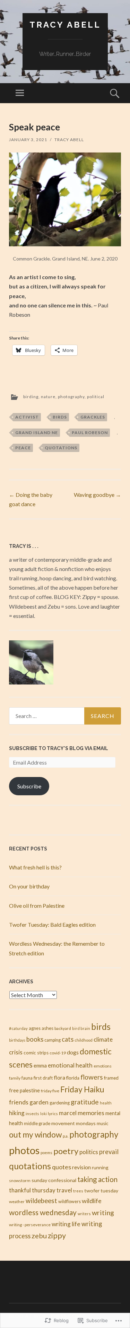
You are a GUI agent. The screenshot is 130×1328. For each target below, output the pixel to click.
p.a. (65, 1136)
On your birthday (29, 886)
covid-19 (58, 1052)
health (106, 1103)
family (14, 1078)
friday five (50, 1090)
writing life (66, 1224)
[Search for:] (65, 716)
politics (88, 1151)
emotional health (70, 1065)
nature (48, 396)
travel (64, 1190)
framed (111, 1078)
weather (17, 1201)
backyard (62, 1028)
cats (67, 1039)
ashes (47, 1028)
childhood (84, 1040)
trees (78, 1191)
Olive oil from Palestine (36, 905)
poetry (65, 1151)
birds (60, 417)
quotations (61, 447)
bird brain (81, 1028)
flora (59, 1077)
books (34, 1039)
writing (103, 1212)
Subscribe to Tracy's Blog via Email (58, 748)
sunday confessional (54, 1180)
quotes (61, 1167)
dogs (73, 1052)
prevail (109, 1151)
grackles (92, 417)
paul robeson (90, 432)
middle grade (37, 1123)
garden (39, 1102)
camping (52, 1040)
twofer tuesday (101, 1190)
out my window (35, 1134)
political (95, 396)
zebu (39, 1235)
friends (18, 1102)
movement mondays (73, 1123)
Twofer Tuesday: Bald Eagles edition (52, 924)
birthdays (17, 1040)
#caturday (18, 1028)
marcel (68, 1112)
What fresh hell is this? (35, 867)
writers (84, 1213)
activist (27, 417)
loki (43, 1113)
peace (23, 447)
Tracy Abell (65, 25)
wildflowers (69, 1201)
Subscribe (29, 786)
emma (40, 1065)
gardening (60, 1102)
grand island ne (36, 432)
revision (81, 1167)
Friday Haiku (82, 1089)
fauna (27, 1078)
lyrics (53, 1113)
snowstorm (20, 1180)
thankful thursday (32, 1190)
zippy (57, 1235)
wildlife (92, 1200)
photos (24, 1150)
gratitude (85, 1102)
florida (72, 1078)
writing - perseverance (30, 1224)
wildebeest (41, 1200)
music (102, 1123)
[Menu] (19, 93)
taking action (97, 1179)
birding (30, 396)
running (100, 1167)
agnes (35, 1028)
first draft (43, 1078)
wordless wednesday (43, 1212)
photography (71, 396)
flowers (91, 1077)
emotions (103, 1066)
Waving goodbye (97, 494)
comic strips (36, 1052)
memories (91, 1112)
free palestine (24, 1090)
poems (46, 1152)
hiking (17, 1112)
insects (32, 1113)
